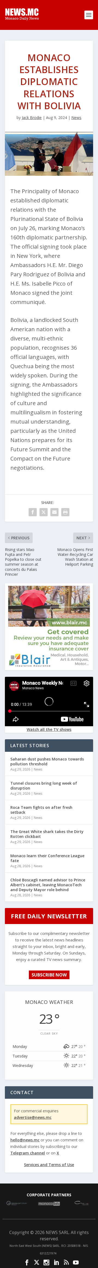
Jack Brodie (32, 117)
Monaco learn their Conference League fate (47, 858)
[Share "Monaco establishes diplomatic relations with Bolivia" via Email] (54, 512)
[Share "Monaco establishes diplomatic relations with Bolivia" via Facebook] (32, 512)
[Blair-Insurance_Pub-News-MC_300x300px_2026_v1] (49, 665)
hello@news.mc (24, 1139)
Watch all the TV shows (49, 729)
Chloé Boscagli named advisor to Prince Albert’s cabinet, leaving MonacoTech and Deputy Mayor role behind (47, 884)
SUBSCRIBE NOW (49, 975)
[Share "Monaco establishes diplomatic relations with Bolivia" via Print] (65, 512)
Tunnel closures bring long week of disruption (43, 786)
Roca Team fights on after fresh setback (41, 810)
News (76, 117)
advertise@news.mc (32, 1117)
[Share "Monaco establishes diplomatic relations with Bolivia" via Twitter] (43, 512)
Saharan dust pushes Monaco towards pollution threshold (47, 761)
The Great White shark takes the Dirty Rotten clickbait (47, 834)
